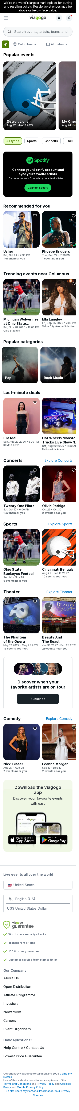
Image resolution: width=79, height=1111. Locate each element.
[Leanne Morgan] (60, 748)
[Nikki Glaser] (21, 748)
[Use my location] (5, 44)
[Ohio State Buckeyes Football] (21, 556)
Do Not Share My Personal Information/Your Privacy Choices (38, 1093)
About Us (11, 978)
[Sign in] (59, 17)
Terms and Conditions (17, 1083)
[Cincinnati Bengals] (60, 553)
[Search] (37, 30)
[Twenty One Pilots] (21, 490)
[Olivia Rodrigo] (60, 490)
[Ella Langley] (60, 303)
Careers (9, 1020)
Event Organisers (17, 1029)
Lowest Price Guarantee (22, 1056)
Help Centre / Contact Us (23, 1047)
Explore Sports (60, 524)
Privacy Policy (45, 1083)
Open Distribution (17, 986)
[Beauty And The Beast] (60, 623)
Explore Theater (59, 592)
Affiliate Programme (19, 995)
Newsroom (12, 1012)
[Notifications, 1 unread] (69, 17)
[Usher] (21, 235)
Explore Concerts (58, 460)
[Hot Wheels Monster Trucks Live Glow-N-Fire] (60, 424)
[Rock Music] (58, 365)
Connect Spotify (38, 187)
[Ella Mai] (21, 422)
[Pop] (20, 365)
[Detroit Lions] (29, 95)
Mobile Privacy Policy (30, 1087)
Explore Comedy (59, 719)
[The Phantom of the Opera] (21, 623)
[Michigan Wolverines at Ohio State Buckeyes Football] (21, 305)
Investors (10, 1003)
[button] (14, 17)
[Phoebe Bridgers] (60, 235)
